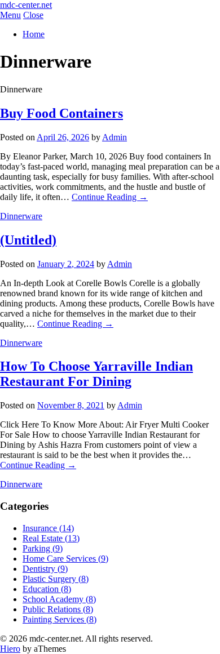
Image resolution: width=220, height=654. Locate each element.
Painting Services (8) (59, 619)
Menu (10, 15)
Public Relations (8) (58, 609)
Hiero (10, 648)
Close (33, 15)
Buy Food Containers (61, 113)
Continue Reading (110, 197)
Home (34, 34)
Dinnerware (21, 216)
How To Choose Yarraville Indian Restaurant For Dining (96, 374)
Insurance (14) (48, 528)
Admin (114, 137)
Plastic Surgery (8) (56, 579)
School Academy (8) (59, 599)
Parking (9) (43, 548)
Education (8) (47, 589)
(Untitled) (28, 240)
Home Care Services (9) (65, 558)
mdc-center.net (26, 5)
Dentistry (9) (45, 568)
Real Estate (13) (51, 538)
